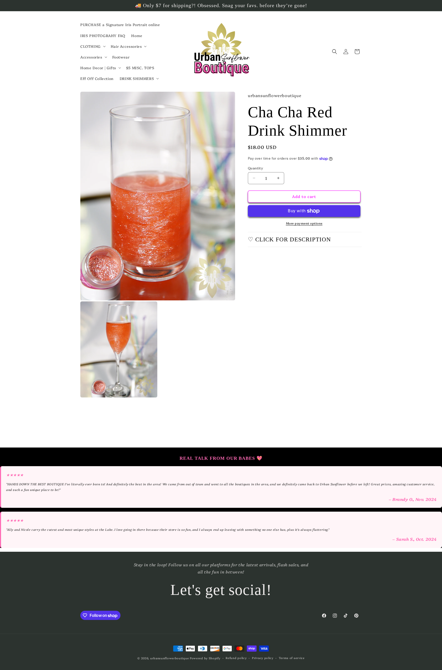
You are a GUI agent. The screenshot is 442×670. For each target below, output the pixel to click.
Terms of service (292, 658)
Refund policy (236, 658)
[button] (92, 46)
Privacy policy (262, 658)
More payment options (304, 223)
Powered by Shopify (205, 658)
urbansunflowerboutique (169, 658)
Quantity (255, 168)
